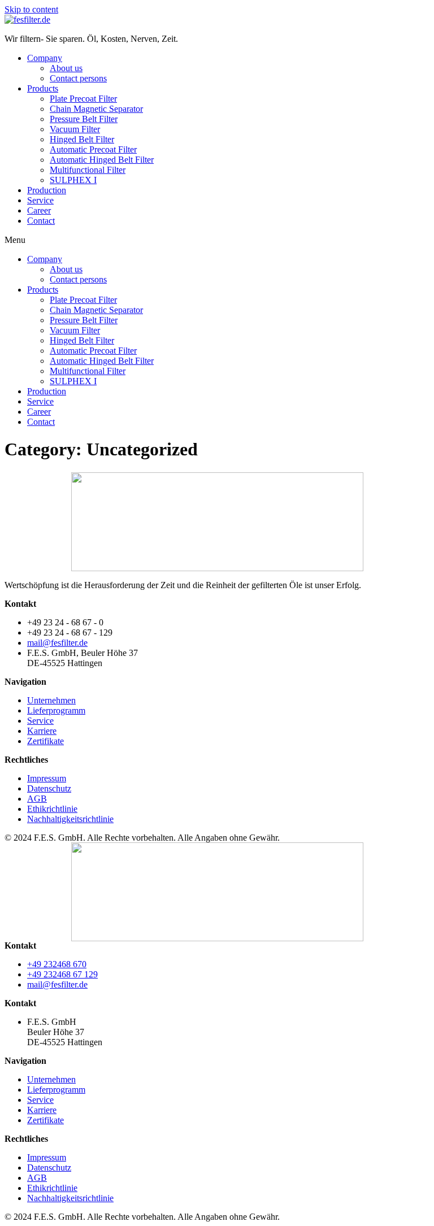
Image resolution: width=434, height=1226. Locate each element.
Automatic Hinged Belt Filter (102, 159)
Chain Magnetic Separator (96, 109)
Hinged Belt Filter (82, 139)
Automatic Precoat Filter (93, 149)
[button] (217, 240)
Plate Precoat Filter (83, 98)
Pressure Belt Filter (84, 119)
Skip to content (31, 9)
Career (39, 210)
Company (44, 58)
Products (42, 88)
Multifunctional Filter (87, 170)
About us (66, 68)
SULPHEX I (73, 180)
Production (46, 190)
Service (40, 200)
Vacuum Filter (75, 129)
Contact (41, 220)
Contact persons (78, 78)
